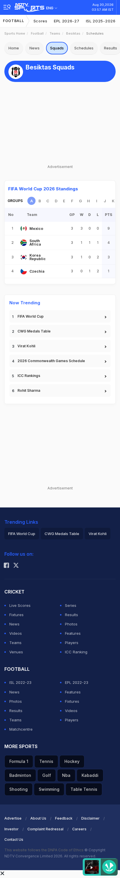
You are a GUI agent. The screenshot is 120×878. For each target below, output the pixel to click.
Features (73, 633)
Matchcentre (21, 729)
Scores (40, 21)
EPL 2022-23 (76, 682)
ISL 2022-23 (20, 682)
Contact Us (13, 839)
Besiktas (73, 33)
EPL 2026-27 (67, 21)
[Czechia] (23, 271)
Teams (55, 33)
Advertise (13, 818)
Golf (46, 775)
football (37, 33)
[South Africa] (23, 242)
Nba (66, 775)
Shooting (18, 789)
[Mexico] (23, 228)
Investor (11, 829)
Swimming (49, 789)
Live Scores (20, 605)
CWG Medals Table (34, 331)
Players (71, 642)
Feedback (64, 818)
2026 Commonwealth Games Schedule (51, 361)
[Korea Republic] (23, 257)
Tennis (46, 761)
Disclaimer (90, 818)
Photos (71, 624)
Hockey (72, 761)
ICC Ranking (76, 652)
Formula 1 (18, 761)
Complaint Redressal (45, 829)
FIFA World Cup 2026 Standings (43, 189)
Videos (15, 633)
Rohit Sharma (28, 390)
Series (70, 605)
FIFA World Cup (30, 316)
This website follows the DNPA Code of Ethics (44, 850)
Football (13, 21)
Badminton (20, 775)
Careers (79, 829)
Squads (57, 48)
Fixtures (16, 614)
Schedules (83, 48)
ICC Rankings (28, 375)
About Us (38, 818)
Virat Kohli (26, 346)
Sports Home (14, 33)
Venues (16, 652)
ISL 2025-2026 (101, 21)
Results (71, 614)
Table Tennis (83, 789)
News (34, 48)
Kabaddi (90, 775)
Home (13, 48)
